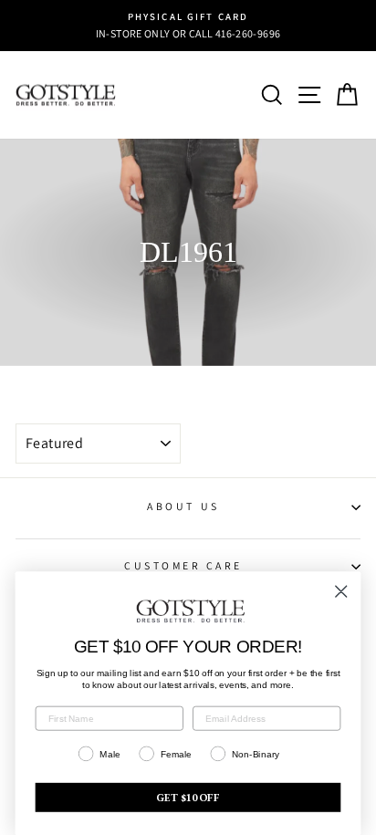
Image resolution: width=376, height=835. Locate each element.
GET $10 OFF (188, 797)
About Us (183, 506)
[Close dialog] (341, 591)
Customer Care (183, 565)
